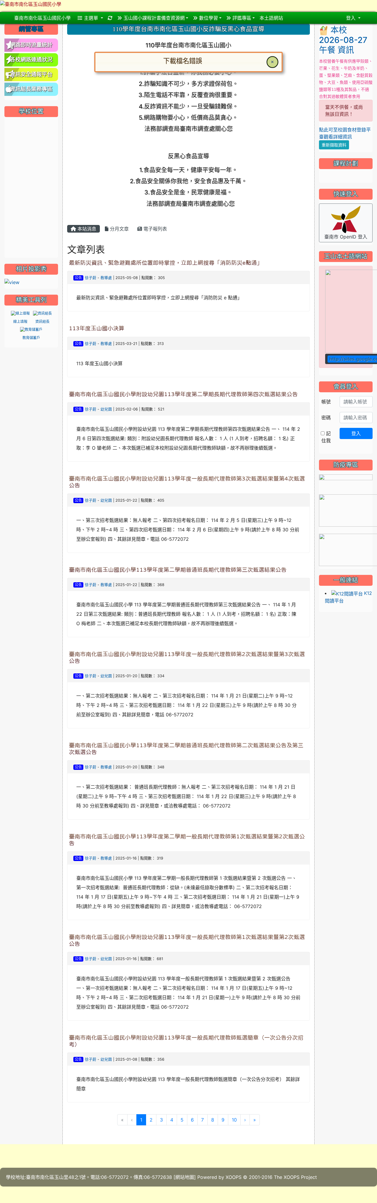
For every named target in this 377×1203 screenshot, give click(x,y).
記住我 (326, 437)
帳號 (326, 402)
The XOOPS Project (295, 1177)
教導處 (106, 278)
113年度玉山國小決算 (96, 328)
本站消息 (86, 229)
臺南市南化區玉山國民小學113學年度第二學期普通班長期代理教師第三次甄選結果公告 (178, 570)
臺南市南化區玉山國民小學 (42, 18)
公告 (78, 278)
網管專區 (31, 29)
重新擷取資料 (334, 144)
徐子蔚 (90, 278)
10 (234, 1120)
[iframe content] (31, 187)
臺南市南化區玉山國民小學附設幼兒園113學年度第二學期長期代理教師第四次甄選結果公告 (183, 394)
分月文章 (118, 229)
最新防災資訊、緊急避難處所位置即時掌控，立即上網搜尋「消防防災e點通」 (165, 263)
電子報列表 (154, 229)
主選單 (91, 18)
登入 (356, 433)
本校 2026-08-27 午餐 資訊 (343, 40)
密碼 (326, 418)
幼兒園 (106, 409)
